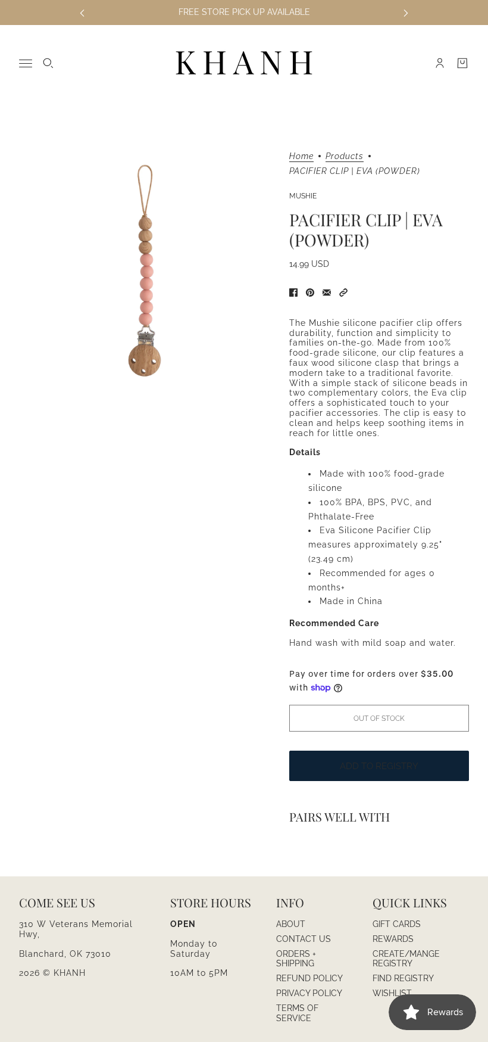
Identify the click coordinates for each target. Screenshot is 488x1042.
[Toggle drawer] (25, 63)
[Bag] (462, 63)
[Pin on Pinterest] (310, 292)
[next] (406, 12)
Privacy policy (309, 993)
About (290, 924)
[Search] (48, 63)
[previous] (82, 12)
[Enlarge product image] (144, 270)
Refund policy (309, 978)
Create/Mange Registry (406, 959)
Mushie (303, 196)
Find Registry (403, 978)
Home (301, 156)
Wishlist (392, 993)
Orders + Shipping (296, 959)
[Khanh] (244, 63)
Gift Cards (397, 924)
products (345, 156)
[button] (343, 292)
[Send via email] (326, 292)
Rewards (393, 939)
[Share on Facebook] (293, 292)
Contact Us (303, 939)
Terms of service (297, 1013)
